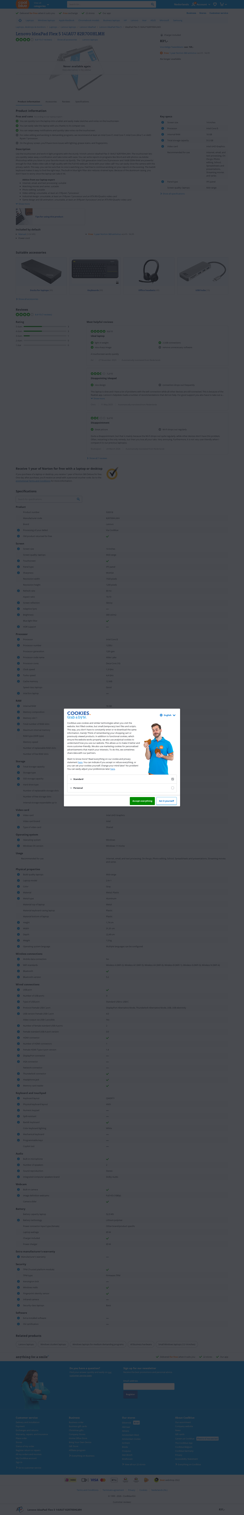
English (167, 715)
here (80, 762)
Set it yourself (166, 800)
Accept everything (142, 800)
